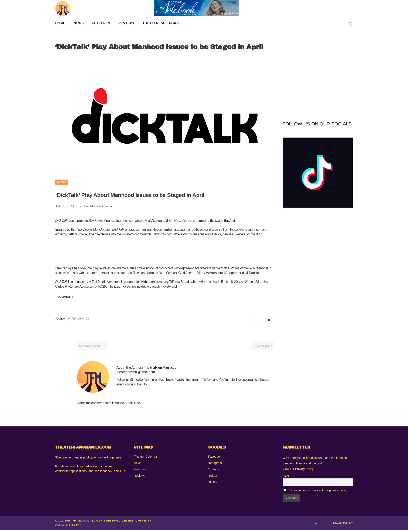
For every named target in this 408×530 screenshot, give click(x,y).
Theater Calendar (146, 456)
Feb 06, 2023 (65, 206)
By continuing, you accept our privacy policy (318, 490)
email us (119, 471)
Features (140, 469)
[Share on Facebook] (69, 318)
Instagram (215, 463)
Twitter (212, 476)
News (138, 463)
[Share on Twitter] (74, 318)
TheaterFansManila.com (98, 206)
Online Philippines (68, 525)
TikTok (212, 482)
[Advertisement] (132, 250)
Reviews (139, 476)
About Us (321, 523)
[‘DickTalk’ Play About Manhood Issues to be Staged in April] (93, 377)
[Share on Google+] (81, 318)
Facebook (214, 456)
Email (286, 476)
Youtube (213, 469)
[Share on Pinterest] (87, 318)
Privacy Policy (342, 523)
